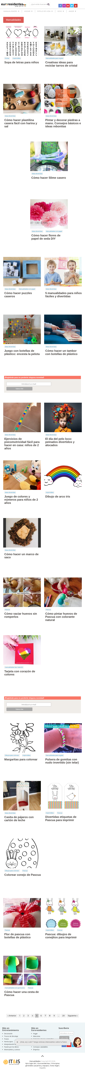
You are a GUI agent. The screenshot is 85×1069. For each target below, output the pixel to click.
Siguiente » (73, 1016)
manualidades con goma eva (15, 988)
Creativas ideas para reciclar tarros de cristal (61, 64)
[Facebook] (60, 5)
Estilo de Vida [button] (43, 11)
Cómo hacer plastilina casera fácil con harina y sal (20, 123)
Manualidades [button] (10, 11)
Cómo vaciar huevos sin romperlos (20, 615)
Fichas (7, 58)
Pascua (7, 609)
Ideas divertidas (10, 116)
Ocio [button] (59, 11)
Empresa (36, 1049)
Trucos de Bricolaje (11, 1036)
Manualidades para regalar (54, 58)
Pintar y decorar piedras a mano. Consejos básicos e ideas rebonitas (63, 123)
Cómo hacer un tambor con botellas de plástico (61, 352)
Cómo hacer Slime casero (48, 177)
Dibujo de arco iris (57, 496)
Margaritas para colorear (20, 759)
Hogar (35, 1034)
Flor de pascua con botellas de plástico (17, 936)
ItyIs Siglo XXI (30, 1063)
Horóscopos (8, 1041)
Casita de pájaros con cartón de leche (19, 818)
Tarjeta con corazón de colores (19, 673)
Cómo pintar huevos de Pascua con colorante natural (61, 617)
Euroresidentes (44, 1063)
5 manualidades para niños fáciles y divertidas (63, 294)
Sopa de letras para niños (21, 62)
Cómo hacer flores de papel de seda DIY (45, 237)
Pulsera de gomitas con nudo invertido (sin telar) (62, 761)
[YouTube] (75, 5)
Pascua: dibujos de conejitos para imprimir (61, 936)
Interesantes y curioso (12, 1049)
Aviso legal (54, 1066)
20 (63, 1016)
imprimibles (17, 58)
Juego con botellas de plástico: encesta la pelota (22, 352)
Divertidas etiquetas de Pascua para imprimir (60, 818)
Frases (6, 1039)
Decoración (8, 1034)
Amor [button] (71, 11)
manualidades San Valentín (14, 667)
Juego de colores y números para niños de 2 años (21, 499)
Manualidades (35, 1061)
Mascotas (36, 1036)
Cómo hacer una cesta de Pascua (21, 993)
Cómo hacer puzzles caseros (18, 294)
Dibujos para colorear (12, 755)
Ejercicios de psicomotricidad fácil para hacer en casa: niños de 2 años (22, 443)
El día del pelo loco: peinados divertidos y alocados (59, 442)
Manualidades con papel (54, 231)
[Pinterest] (68, 5)
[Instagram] (64, 5)
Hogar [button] (27, 11)
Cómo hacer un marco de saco (21, 556)
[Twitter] (72, 5)
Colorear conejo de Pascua (22, 874)
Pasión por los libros (11, 1047)
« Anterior (12, 1016)
